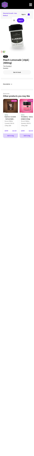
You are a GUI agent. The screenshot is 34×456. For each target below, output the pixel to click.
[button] (30, 4)
